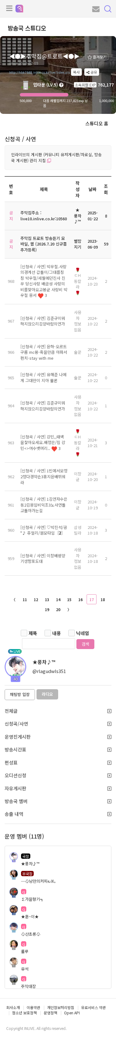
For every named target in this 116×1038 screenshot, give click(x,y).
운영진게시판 (18, 736)
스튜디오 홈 (96, 123)
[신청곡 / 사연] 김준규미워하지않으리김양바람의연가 (42, 321)
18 (103, 599)
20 (58, 609)
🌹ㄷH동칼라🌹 (77, 281)
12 (36, 599)
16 (80, 599)
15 (69, 599)
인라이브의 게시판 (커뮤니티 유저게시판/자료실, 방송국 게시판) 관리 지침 (56, 157)
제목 (32, 633)
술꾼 (77, 352)
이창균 (77, 477)
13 (47, 599)
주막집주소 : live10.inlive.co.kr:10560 (43, 216)
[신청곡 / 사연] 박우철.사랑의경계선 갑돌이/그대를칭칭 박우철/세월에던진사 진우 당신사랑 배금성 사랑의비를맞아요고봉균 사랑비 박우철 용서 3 (43, 281)
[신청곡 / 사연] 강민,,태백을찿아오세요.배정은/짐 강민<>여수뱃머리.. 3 (42, 442)
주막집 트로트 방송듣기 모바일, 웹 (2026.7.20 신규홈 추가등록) (43, 244)
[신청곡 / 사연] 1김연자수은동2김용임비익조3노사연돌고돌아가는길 (43, 504)
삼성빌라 (77, 530)
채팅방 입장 (20, 694)
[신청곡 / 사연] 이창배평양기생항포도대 (42, 558)
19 (47, 609)
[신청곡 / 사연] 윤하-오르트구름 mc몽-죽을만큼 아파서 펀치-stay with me (43, 352)
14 (58, 599)
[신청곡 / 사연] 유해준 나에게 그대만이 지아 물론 (43, 377)
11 (25, 599)
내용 (56, 633)
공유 (93, 72)
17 (91, 599)
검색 (85, 644)
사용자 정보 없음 (77, 321)
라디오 (47, 694)
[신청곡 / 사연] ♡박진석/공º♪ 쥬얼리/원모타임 (43, 530)
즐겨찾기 (99, 56)
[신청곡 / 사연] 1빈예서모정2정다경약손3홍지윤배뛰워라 (43, 476)
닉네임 (82, 633)
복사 (76, 72)
